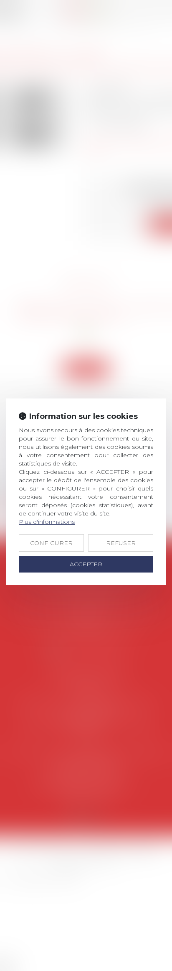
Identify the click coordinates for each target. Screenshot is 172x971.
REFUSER (121, 543)
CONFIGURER (51, 543)
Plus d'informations (47, 521)
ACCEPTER (86, 564)
